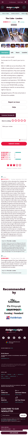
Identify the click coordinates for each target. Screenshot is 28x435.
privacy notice (13, 420)
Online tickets (18, 394)
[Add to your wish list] (25, 30)
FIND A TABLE (5, 13)
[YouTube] (19, 338)
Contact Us (20, 374)
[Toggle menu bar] (2, 7)
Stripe (11, 348)
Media (6, 376)
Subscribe (23, 415)
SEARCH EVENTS (15, 13)
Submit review (14, 144)
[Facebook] (3, 338)
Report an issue (14, 102)
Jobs (14, 374)
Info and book (14, 433)
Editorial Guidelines (5, 378)
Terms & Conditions (5, 427)
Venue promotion (19, 402)
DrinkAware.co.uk (5, 358)
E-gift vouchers (4, 402)
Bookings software (5, 394)
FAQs (14, 107)
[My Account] (26, 2)
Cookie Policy (13, 376)
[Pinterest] (14, 338)
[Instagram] (9, 338)
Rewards (9, 374)
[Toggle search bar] (24, 7)
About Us (3, 374)
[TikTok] (25, 338)
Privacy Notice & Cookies (6, 429)
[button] (9, 22)
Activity (22, 22)
